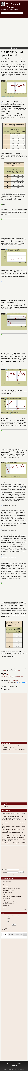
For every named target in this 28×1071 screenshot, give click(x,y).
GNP (12, 678)
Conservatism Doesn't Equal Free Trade (12, 819)
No (8, 921)
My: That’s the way (7, 898)
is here (18, 670)
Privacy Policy (14, 1065)
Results (3, 929)
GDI (15, 678)
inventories (7, 678)
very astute (5, 886)
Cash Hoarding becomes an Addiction (11, 813)
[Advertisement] (14, 32)
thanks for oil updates (8, 890)
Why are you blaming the (9, 903)
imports (14, 676)
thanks (4, 883)
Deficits (4, 907)
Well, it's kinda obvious (8, 892)
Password (4, 872)
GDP (7, 676)
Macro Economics (13, 680)
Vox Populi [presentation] (19, 934)
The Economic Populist (13, 5)
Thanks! (5, 885)
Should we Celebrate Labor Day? (10, 836)
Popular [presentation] (5, 934)
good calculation (7, 881)
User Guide (5, 806)
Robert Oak (9, 59)
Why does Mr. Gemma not (9, 900)
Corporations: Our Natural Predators (11, 832)
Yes (9, 918)
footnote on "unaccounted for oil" (11, 888)
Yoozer (4, 894)
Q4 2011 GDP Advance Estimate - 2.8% (11, 823)
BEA (10, 676)
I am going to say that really (10, 902)
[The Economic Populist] (3, 5)
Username (4, 869)
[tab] (4, 934)
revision (18, 676)
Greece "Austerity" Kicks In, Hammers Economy (14, 826)
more (25, 909)
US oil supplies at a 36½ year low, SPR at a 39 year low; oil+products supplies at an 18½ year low (13, 839)
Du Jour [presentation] (11, 934)
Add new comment (11, 682)
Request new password (8, 875)
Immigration (6, 905)
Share (19, 682)
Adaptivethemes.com (19, 1069)
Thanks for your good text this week (12, 896)
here (5, 670)
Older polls (4, 928)
